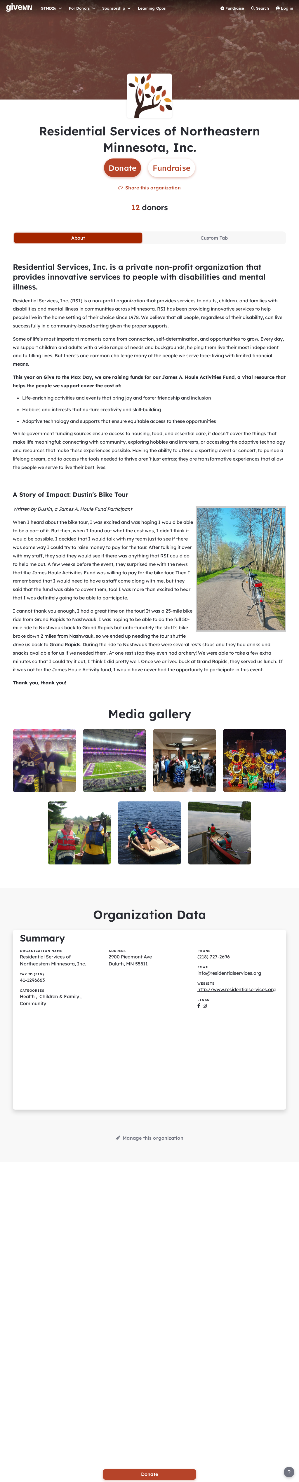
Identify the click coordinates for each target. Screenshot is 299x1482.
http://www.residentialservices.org (236, 989)
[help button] (289, 1472)
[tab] (78, 238)
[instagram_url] (205, 1006)
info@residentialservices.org (229, 973)
